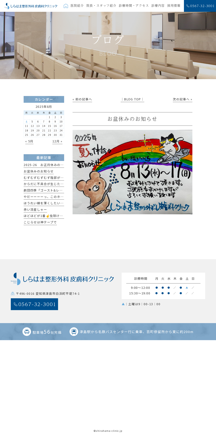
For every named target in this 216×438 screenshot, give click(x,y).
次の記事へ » (182, 99)
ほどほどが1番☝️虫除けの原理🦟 (49, 215)
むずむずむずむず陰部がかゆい (47, 177)
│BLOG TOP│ (132, 99)
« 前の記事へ (82, 99)
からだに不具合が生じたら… (45, 184)
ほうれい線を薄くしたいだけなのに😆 (52, 203)
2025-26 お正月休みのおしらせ (49, 164)
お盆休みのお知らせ (39, 171)
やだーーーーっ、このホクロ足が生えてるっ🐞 (59, 196)
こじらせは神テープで (40, 222)
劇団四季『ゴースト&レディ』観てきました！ (58, 190)
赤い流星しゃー (35, 209)
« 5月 (29, 141)
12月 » (57, 141)
